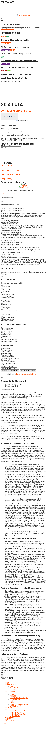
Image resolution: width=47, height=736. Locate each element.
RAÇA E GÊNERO (15, 699)
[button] (2, 276)
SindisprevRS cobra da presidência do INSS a (19, 61)
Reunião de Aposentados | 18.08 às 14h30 (18, 54)
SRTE (11, 701)
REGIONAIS (9, 709)
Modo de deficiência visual (10, 220)
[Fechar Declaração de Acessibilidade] (2, 377)
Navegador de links (7, 366)
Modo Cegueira (6, 254)
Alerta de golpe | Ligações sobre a (15, 47)
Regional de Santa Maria (11, 174)
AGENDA (8, 719)
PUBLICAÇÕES (10, 717)
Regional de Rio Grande (10, 170)
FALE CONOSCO (10, 721)
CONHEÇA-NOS (10, 685)
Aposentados (5, 50)
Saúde (9, 71)
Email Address (6, 145)
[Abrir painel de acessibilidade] (2, 675)
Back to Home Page (7, 29)
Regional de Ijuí (7, 179)
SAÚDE (12, 694)
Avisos (3, 36)
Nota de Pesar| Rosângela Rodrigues (16, 74)
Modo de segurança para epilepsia (13, 208)
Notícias (4, 71)
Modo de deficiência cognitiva (11, 231)
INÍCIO (7, 683)
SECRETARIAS (10, 691)
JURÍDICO (13, 696)
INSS (7, 36)
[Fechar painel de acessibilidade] (2, 201)
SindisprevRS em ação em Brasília (15, 40)
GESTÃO (13, 689)
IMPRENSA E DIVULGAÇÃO (19, 698)
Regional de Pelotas (9, 166)
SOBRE (12, 686)
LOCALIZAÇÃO (15, 688)
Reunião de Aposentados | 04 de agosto (17, 67)
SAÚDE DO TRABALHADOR (19, 704)
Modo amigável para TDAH (10, 243)
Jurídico (8, 43)
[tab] (23, 166)
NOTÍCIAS (8, 707)
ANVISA (12, 703)
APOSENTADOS (15, 706)
